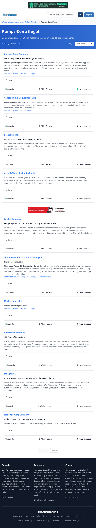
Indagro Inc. (10, 373)
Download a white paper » (45, 500)
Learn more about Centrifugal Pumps (19, 73)
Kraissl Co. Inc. (11, 134)
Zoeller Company (12, 219)
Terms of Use (40, 521)
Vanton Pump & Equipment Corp (20, 97)
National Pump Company (16, 414)
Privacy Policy (23, 521)
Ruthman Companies (14, 332)
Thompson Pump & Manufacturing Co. (23, 257)
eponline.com (71, 521)
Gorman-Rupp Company (16, 54)
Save (10, 80)
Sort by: (69, 43)
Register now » (71, 497)
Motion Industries (13, 301)
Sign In (89, 15)
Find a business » (9, 497)
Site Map (55, 521)
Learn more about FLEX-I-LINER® (18, 110)
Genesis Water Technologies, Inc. (20, 173)
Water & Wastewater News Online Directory (20, 22)
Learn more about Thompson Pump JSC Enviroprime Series (28, 277)
